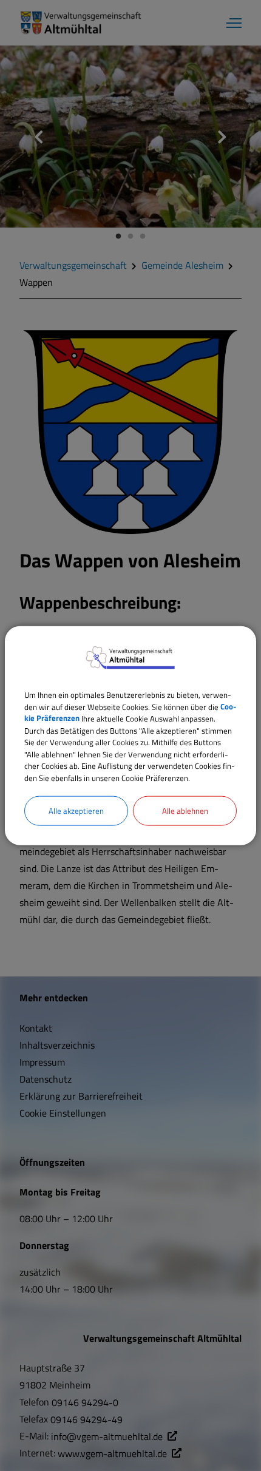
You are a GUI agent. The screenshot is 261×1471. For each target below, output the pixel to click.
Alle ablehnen (185, 811)
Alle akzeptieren (76, 811)
